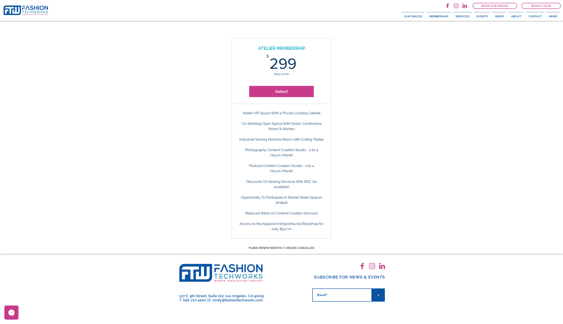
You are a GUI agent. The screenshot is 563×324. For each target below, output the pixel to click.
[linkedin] (464, 5)
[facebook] (447, 5)
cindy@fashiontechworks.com (237, 300)
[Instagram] (456, 5)
